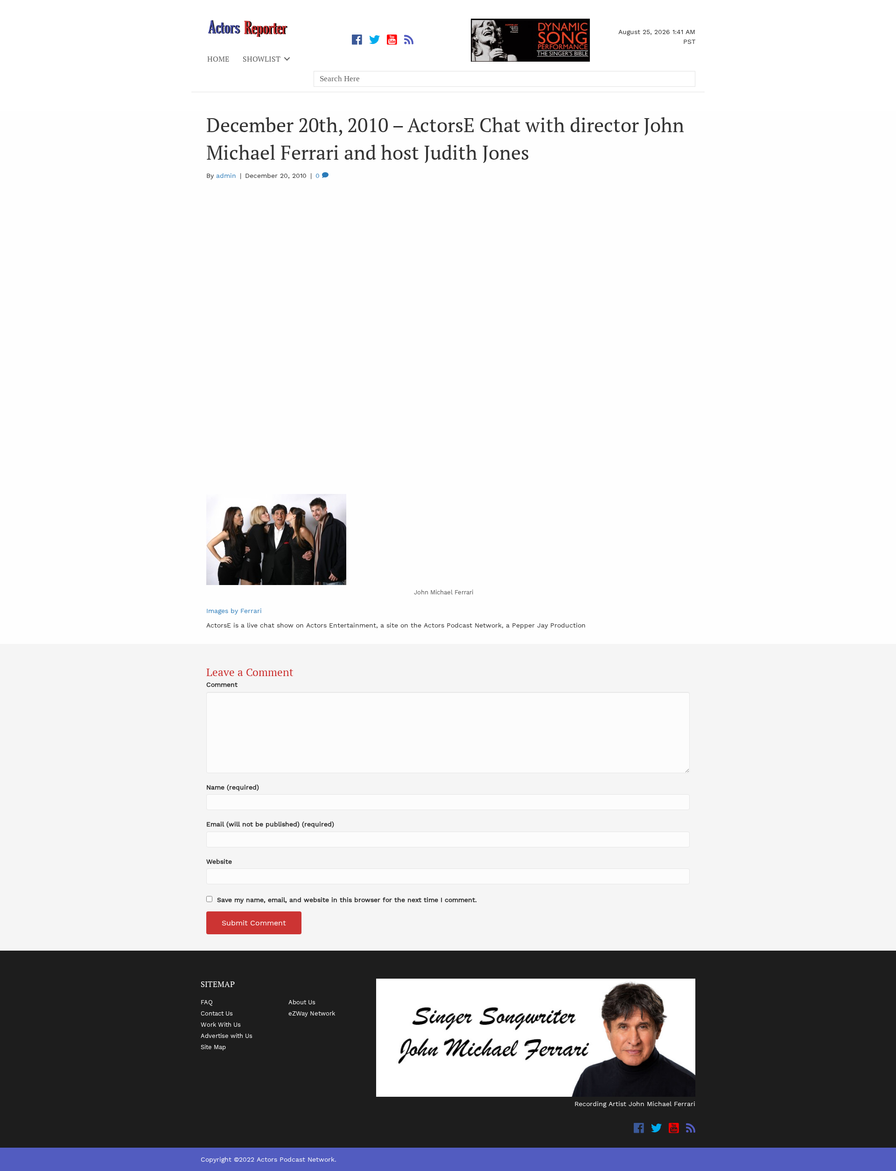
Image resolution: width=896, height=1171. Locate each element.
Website (219, 861)
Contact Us (217, 1013)
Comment (222, 684)
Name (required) (232, 787)
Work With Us (221, 1024)
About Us (301, 1002)
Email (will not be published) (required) (270, 824)
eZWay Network (311, 1013)
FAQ (207, 1002)
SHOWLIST (261, 59)
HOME (218, 59)
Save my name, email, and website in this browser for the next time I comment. (347, 899)
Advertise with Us (226, 1035)
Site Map (213, 1047)
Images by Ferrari (234, 610)
